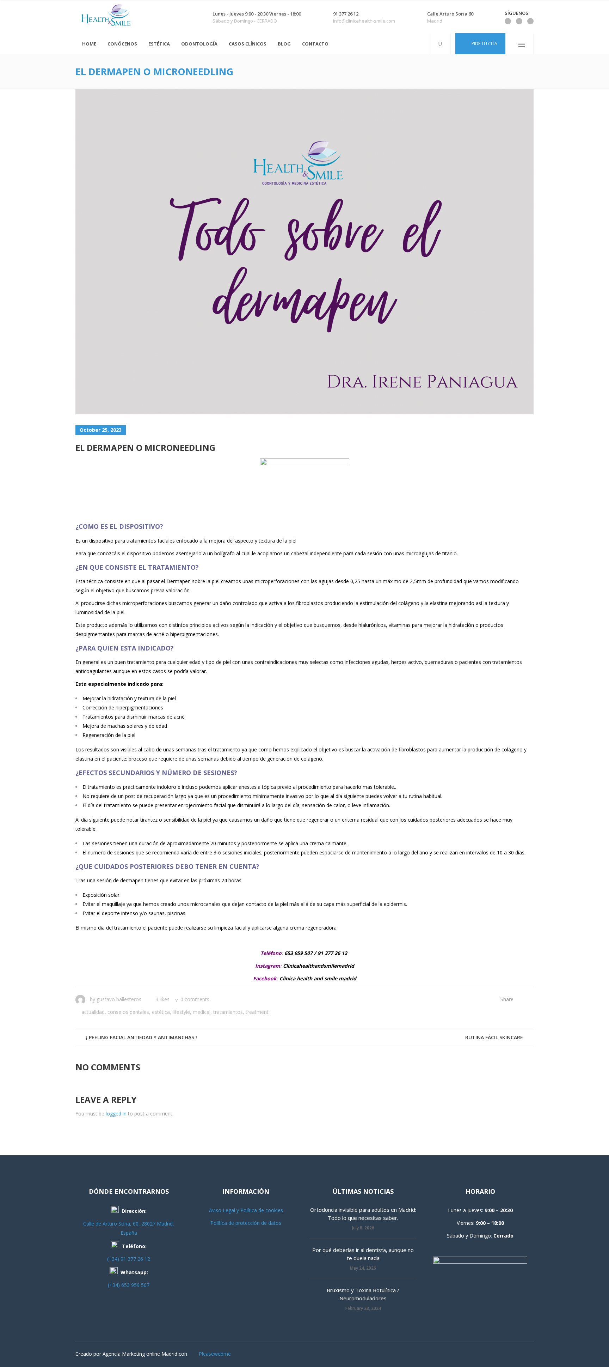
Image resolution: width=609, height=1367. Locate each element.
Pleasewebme (215, 1353)
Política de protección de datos (245, 1223)
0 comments (194, 999)
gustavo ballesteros (119, 999)
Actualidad (93, 1012)
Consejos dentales (128, 1012)
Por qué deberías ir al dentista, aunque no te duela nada (363, 1254)
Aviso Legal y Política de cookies (246, 1210)
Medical (201, 1012)
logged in (116, 1113)
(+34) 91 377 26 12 (128, 1259)
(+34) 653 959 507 (128, 1285)
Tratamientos (228, 1012)
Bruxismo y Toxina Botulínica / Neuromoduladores (363, 1294)
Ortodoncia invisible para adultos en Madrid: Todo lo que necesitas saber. (363, 1213)
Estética (161, 1012)
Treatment (257, 1012)
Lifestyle (181, 1012)
